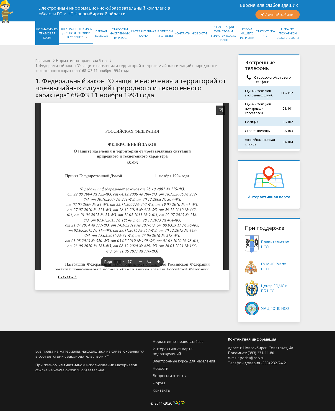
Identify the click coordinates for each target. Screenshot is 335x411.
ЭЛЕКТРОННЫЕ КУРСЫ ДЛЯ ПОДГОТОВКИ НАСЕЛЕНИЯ (76, 33)
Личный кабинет (280, 14)
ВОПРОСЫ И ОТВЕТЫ (165, 33)
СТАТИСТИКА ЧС (265, 33)
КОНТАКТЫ (183, 33)
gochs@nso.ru (252, 357)
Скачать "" (67, 276)
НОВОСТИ (199, 33)
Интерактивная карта (268, 196)
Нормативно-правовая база (81, 60)
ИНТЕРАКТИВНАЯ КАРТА (143, 33)
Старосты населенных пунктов (120, 33)
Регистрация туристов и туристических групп (223, 33)
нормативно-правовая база (47, 33)
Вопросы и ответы (169, 375)
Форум (159, 382)
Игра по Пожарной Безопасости (288, 33)
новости (160, 368)
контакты (161, 390)
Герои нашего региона (247, 33)
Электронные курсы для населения (184, 361)
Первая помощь (101, 33)
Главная (42, 60)
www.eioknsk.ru (67, 369)
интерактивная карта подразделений (173, 351)
